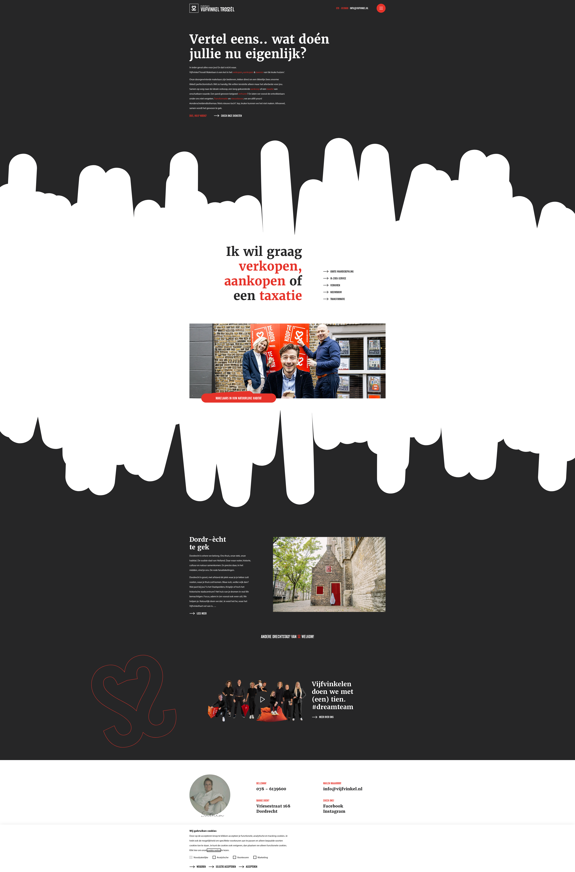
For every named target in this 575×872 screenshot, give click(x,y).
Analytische (223, 857)
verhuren (242, 93)
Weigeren (201, 866)
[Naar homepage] (211, 8)
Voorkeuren (243, 857)
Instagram (334, 811)
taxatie (270, 88)
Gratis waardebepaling (342, 271)
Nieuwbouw (336, 292)
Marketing (263, 857)
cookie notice (214, 850)
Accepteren (251, 866)
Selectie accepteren (226, 866)
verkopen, (270, 266)
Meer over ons (326, 717)
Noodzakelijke (201, 857)
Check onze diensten (231, 115)
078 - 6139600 (342, 8)
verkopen (237, 72)
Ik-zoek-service (338, 278)
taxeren (259, 72)
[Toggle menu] (381, 8)
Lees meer (201, 613)
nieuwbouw (237, 98)
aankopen (248, 72)
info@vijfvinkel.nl (359, 8)
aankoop (255, 88)
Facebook (333, 806)
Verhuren (335, 285)
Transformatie (221, 98)
